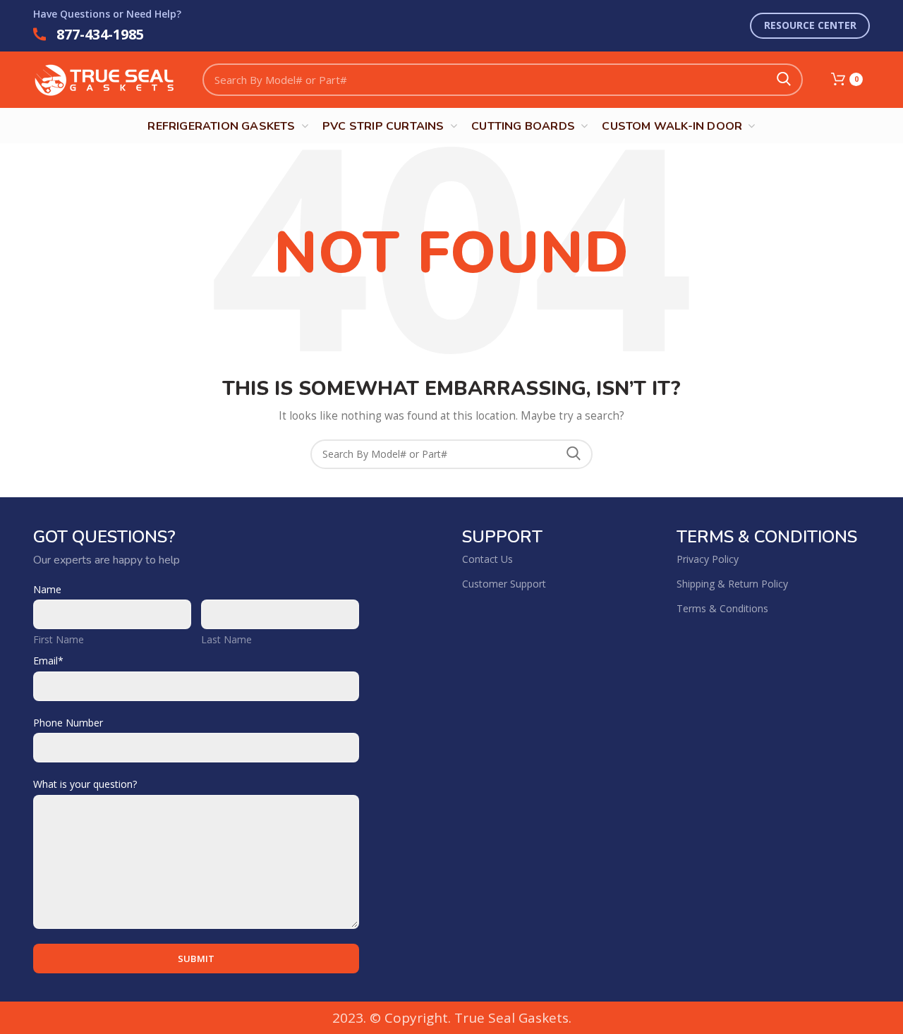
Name (47, 589)
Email (48, 660)
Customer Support (504, 583)
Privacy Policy (708, 559)
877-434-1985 (100, 34)
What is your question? (85, 784)
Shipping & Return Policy (732, 583)
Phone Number (68, 722)
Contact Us (487, 559)
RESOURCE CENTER (810, 25)
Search (783, 79)
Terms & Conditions (722, 608)
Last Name (226, 639)
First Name (58, 639)
